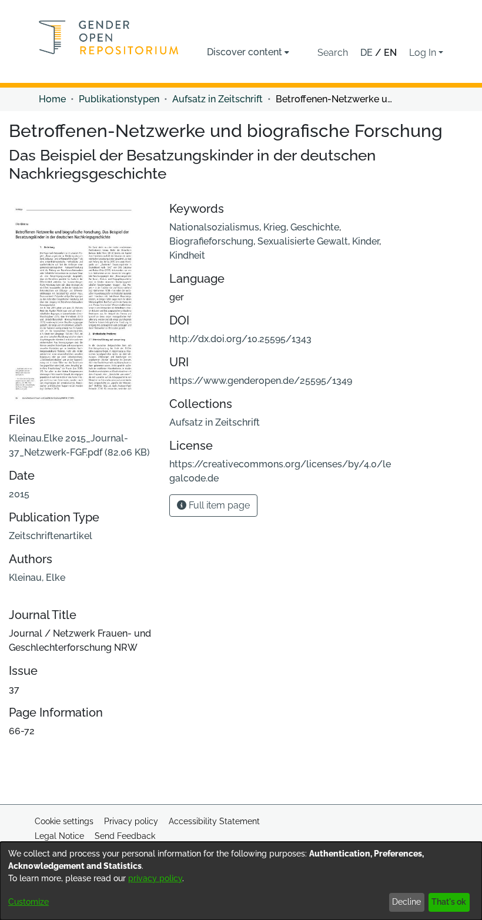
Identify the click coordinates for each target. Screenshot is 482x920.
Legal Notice (59, 836)
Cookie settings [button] (64, 821)
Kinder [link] (365, 241)
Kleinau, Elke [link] (37, 577)
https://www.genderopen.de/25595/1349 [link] (260, 380)
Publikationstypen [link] (119, 99)
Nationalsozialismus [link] (214, 227)
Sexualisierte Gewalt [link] (302, 241)
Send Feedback (125, 836)
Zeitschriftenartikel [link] (50, 535)
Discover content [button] (244, 52)
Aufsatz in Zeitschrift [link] (217, 99)
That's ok (448, 901)
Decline (406, 901)
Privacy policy (131, 821)
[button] (332, 53)
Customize (28, 901)
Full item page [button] (218, 505)
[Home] (108, 37)
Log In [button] (424, 52)
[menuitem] (248, 52)
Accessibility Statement (214, 821)
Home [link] (52, 99)
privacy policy (155, 878)
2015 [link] (19, 494)
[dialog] (241, 881)
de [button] (367, 52)
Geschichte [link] (314, 227)
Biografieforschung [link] (211, 241)
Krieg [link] (274, 227)
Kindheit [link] (187, 255)
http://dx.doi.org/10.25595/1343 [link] (240, 338)
